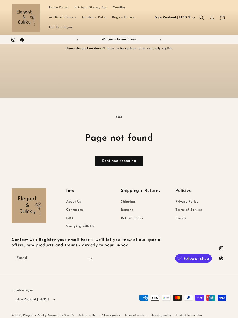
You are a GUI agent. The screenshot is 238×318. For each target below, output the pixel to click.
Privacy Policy (186, 201)
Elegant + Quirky (34, 315)
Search (180, 218)
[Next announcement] (160, 39)
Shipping (128, 201)
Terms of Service (188, 210)
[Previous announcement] (78, 39)
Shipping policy (161, 315)
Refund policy (88, 315)
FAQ (69, 218)
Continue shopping (119, 161)
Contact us (75, 210)
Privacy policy (110, 315)
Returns (127, 210)
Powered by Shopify (61, 315)
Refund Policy (132, 218)
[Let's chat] (90, 258)
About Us (73, 201)
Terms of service (135, 315)
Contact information (189, 315)
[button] (202, 18)
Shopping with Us (80, 226)
